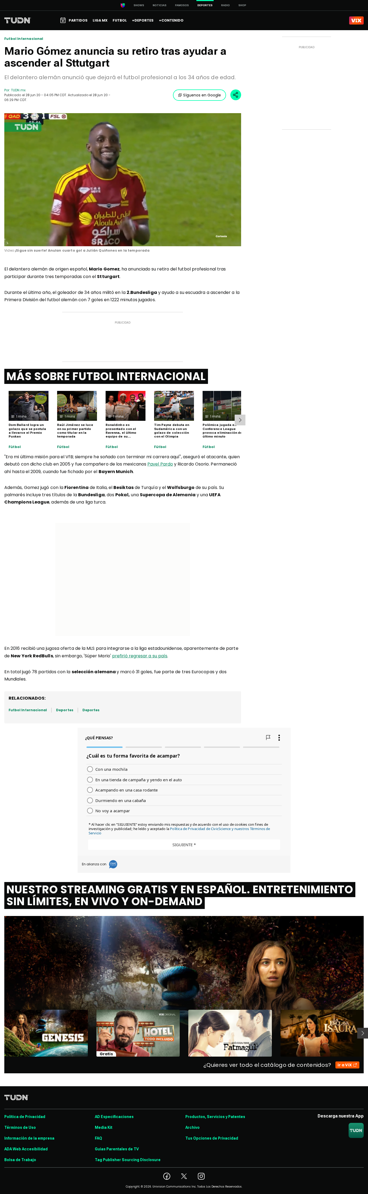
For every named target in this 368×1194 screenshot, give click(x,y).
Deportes (64, 710)
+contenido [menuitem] (171, 20)
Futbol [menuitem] (120, 20)
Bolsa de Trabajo (20, 1160)
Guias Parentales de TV (117, 1149)
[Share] (235, 94)
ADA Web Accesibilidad (26, 1149)
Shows (139, 5)
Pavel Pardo (160, 464)
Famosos (182, 5)
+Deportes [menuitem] (143, 20)
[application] (122, 179)
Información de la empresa (29, 1138)
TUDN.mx (18, 90)
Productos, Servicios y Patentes (215, 1117)
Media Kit (103, 1127)
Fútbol (15, 447)
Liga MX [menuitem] (100, 20)
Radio (225, 5)
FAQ (98, 1138)
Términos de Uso (20, 1127)
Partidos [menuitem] (78, 20)
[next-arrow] (240, 420)
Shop (242, 5)
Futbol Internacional (23, 39)
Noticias (159, 5)
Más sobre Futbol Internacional (106, 376)
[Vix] (356, 20)
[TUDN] (17, 20)
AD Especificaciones (114, 1117)
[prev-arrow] (1, 1033)
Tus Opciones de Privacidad (211, 1138)
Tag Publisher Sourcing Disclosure (128, 1160)
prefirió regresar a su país (139, 656)
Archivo (192, 1127)
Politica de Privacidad (24, 1117)
